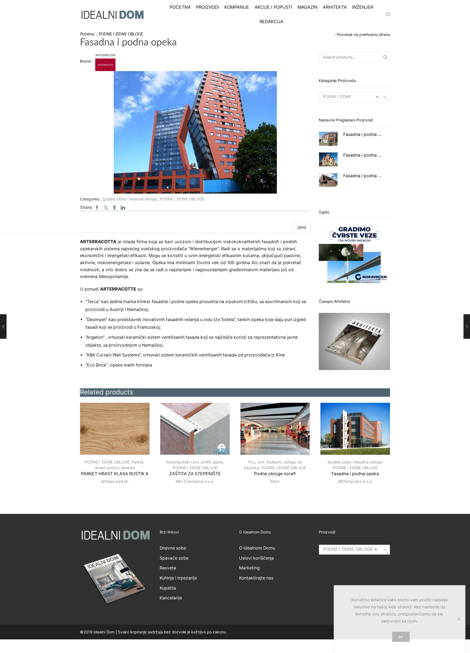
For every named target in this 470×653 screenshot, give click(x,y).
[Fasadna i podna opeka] (328, 139)
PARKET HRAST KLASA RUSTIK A (115, 473)
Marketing (249, 567)
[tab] (302, 227)
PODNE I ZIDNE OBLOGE (121, 34)
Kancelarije (171, 597)
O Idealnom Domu (257, 548)
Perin (275, 481)
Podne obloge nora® (275, 473)
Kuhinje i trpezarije (178, 578)
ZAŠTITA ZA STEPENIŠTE (195, 473)
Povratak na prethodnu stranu (363, 34)
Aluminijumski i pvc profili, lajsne (194, 462)
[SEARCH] (385, 57)
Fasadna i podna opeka (363, 134)
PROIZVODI (207, 7)
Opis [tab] (301, 227)
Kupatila (168, 588)
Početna (87, 34)
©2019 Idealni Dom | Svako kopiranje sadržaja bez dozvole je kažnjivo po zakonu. (153, 632)
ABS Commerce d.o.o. (194, 481)
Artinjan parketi (114, 481)
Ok (400, 637)
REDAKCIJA (271, 21)
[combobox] (354, 97)
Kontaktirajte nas (256, 578)
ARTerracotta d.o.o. (355, 481)
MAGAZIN (307, 7)
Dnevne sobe (173, 548)
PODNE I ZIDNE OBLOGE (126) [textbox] (351, 101)
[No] (458, 619)
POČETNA (180, 7)
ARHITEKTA (335, 7)
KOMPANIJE (236, 7)
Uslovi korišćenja (256, 558)
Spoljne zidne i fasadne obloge (129, 199)
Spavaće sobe (174, 558)
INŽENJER (362, 7)
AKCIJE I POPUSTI (273, 7)
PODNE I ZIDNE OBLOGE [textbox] (350, 549)
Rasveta (168, 567)
